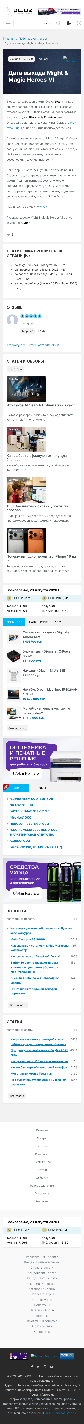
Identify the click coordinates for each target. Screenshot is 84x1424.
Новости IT (42, 1305)
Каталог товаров (42, 1294)
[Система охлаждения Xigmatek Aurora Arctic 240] (14, 637)
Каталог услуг (42, 1300)
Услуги (42, 1146)
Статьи (42, 1169)
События (42, 1177)
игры (43, 38)
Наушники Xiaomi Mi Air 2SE (44, 670)
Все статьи (15, 369)
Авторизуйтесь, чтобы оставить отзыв (33, 345)
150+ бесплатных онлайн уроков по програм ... (37, 508)
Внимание (14, 621)
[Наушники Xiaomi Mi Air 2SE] (14, 675)
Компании (42, 1154)
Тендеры (42, 1316)
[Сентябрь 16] (26, 540)
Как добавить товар (42, 1273)
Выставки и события (42, 1321)
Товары (42, 1138)
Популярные (38, 621)
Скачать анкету (42, 1267)
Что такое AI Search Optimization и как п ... (41, 407)
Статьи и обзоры (42, 1310)
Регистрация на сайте (42, 1257)
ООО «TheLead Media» (60, 1413)
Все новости (18, 1005)
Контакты (42, 1201)
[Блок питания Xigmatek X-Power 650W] (14, 656)
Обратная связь (42, 1326)
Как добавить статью (42, 1284)
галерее (42, 207)
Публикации (27, 38)
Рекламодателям (42, 1185)
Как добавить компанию (42, 1262)
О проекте (42, 1193)
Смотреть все (17, 728)
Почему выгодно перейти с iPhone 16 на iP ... (41, 558)
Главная (8, 38)
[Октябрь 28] (26, 489)
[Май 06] (26, 439)
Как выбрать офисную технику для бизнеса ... (37, 458)
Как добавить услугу (42, 1278)
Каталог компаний (42, 1289)
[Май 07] (26, 388)
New (58, 621)
